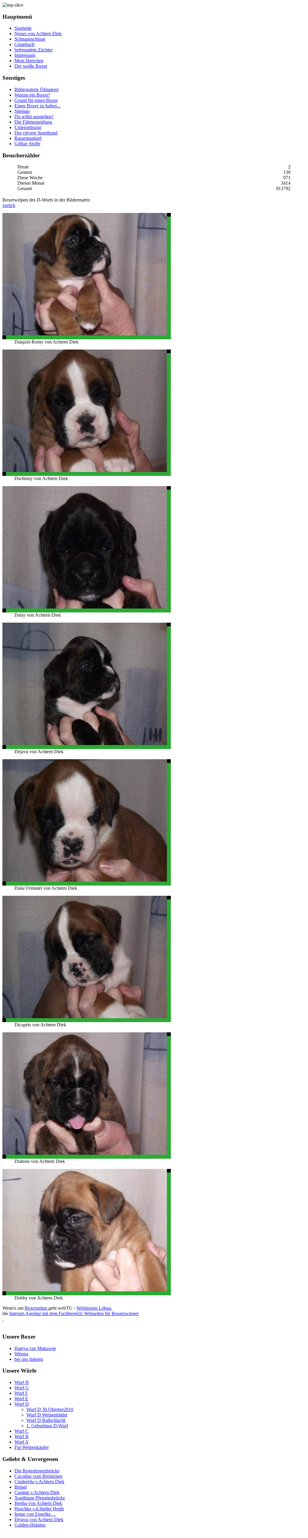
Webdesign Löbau (93, 1308)
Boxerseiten (36, 1308)
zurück (8, 205)
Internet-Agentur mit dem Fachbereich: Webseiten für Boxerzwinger (74, 1313)
